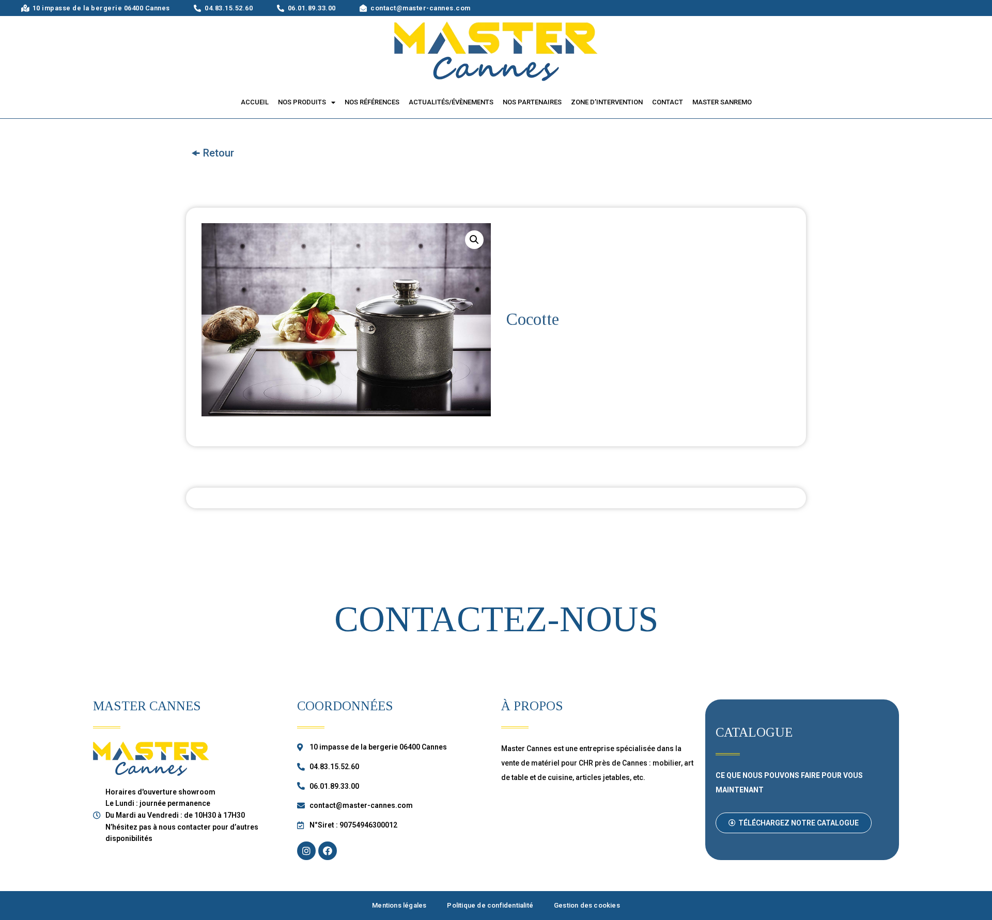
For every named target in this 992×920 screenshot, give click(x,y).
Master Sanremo (722, 102)
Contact (667, 102)
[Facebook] (327, 850)
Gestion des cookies (587, 905)
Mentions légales (399, 905)
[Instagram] (306, 850)
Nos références (372, 102)
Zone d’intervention (607, 102)
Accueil (255, 102)
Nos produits (302, 102)
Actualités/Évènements (451, 102)
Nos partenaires (532, 102)
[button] (794, 823)
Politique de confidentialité (490, 905)
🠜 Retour (212, 153)
